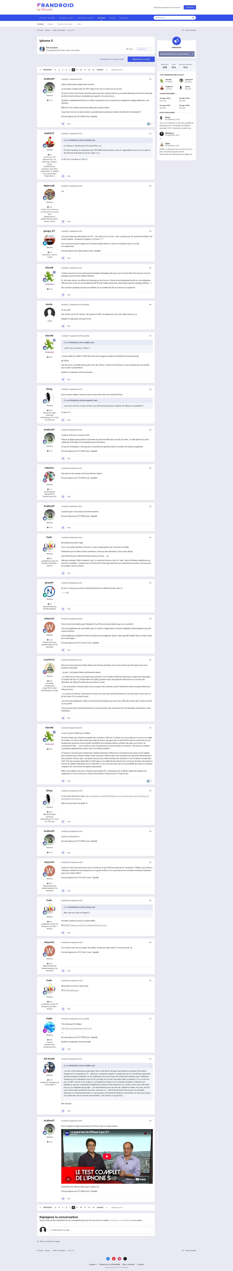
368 (50, 1040)
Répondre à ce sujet (141, 59)
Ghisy (49, 389)
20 (50, 252)
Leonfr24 (49, 659)
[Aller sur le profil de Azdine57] (49, 87)
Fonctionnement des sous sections (174, 54)
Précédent (47, 70)
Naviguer (101, 18)
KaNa (49, 1018)
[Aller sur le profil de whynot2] (49, 627)
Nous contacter (129, 1264)
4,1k (50, 207)
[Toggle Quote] (65, 140)
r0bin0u (49, 468)
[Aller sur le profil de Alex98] (49, 276)
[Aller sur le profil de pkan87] (49, 591)
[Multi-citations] (63, 123)
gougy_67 (49, 231)
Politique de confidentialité (109, 1264)
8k (50, 155)
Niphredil (49, 185)
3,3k (50, 100)
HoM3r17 (49, 133)
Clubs (79, 24)
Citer (69, 124)
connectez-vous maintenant (121, 1220)
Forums (40, 24)
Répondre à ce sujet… (61, 1230)
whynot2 (49, 618)
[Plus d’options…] (150, 79)
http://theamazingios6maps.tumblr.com (76, 1028)
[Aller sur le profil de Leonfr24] (49, 668)
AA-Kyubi (49, 1058)
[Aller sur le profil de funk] (49, 545)
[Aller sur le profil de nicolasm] (42, 49)
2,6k (50, 640)
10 (81, 70)
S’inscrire (189, 7)
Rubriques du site (66, 18)
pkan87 (49, 582)
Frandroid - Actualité (47, 18)
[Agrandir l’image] (84, 925)
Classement (123, 18)
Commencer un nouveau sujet (112, 59)
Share (130, 49)
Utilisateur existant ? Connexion (167, 7)
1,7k (50, 489)
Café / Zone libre (73, 50)
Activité (112, 18)
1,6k (50, 681)
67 (50, 604)
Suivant (100, 70)
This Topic (183, 18)
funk (49, 537)
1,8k (50, 1080)
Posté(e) (71, 79)
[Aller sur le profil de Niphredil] (49, 194)
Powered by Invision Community (116, 1267)
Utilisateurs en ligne (64, 24)
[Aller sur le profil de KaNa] (49, 1027)
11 (85, 70)
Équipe (50, 24)
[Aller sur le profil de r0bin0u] (49, 476)
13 (93, 70)
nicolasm (54, 48)
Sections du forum (85, 18)
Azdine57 (49, 79)
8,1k (50, 558)
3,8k (50, 410)
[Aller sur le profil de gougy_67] (49, 239)
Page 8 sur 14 (117, 70)
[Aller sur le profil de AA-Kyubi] (49, 1067)
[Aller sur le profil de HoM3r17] (49, 142)
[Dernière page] (106, 69)
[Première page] (40, 69)
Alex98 (49, 267)
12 (89, 70)
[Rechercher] (193, 18)
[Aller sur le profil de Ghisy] (49, 397)
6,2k (50, 289)
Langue (92, 1264)
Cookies (140, 1264)
